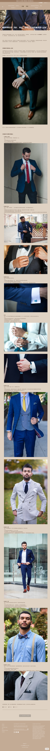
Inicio (2, 23)
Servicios (13, 7)
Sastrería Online (11, 5)
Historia (17, 5)
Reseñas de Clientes (35, 5)
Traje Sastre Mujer (4, 727)
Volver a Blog (26, 715)
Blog (41, 5)
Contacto (36, 7)
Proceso (3, 725)
